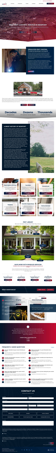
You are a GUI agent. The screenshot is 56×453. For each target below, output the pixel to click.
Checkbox (5, 433)
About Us (24, 104)
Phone (3, 407)
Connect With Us (23, 30)
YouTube (27, 450)
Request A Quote (50, 3)
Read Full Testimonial (28, 335)
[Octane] (51, 450)
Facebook (22, 450)
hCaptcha (51, 444)
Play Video (15, 60)
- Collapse (52, 347)
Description (4, 420)
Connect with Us (41, 289)
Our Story (31, 71)
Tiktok (34, 450)
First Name (4, 396)
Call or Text (33, 30)
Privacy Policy (12, 439)
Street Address (4, 400)
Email (29, 407)
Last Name (30, 396)
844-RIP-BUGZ (31, 104)
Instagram (32, 450)
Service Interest (4, 411)
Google (24, 450)
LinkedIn (29, 450)
